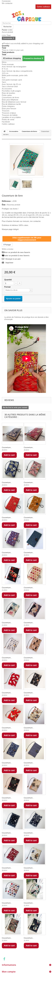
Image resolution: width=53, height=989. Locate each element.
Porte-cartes (7, 95)
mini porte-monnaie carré (12, 80)
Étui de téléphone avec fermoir (14, 102)
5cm (3, 78)
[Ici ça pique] (26, 16)
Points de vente (8, 119)
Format (7, 287)
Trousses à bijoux (9, 113)
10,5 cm (5, 73)
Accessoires (7, 89)
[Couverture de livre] (14, 184)
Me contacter (7, 3)
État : (4, 205)
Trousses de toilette (10, 115)
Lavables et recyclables (11, 117)
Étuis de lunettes (8, 93)
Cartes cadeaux (43, 7)
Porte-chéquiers (8, 106)
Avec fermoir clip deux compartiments (17, 71)
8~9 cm (5, 69)
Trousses (5, 111)
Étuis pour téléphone (10, 100)
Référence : (7, 201)
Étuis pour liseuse (9, 108)
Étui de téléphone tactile (11, 104)
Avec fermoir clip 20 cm (11, 84)
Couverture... (7, 447)
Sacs (4, 82)
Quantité (8, 280)
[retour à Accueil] (4, 131)
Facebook (6, 122)
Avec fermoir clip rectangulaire (14, 67)
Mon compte (9, 971)
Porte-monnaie (8, 64)
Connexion (6, 1)
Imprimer (9, 263)
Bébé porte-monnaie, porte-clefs (15, 75)
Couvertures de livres (10, 97)
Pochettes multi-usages (11, 91)
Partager (7, 245)
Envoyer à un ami (13, 259)
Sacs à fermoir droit (10, 86)
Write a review (7, 249)
